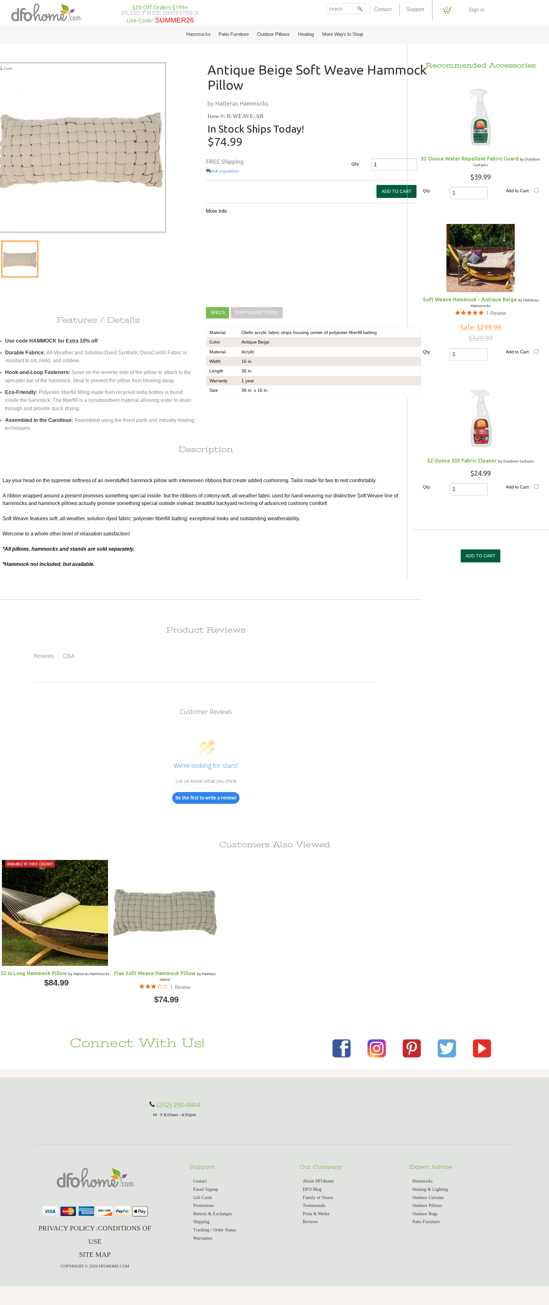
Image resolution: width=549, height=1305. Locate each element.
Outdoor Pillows (273, 34)
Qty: (355, 163)
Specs (217, 313)
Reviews (310, 1221)
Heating (306, 34)
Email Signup (205, 1189)
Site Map (95, 1254)
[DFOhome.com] (45, 11)
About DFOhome (318, 1181)
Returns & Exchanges (212, 1213)
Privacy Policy (66, 1228)
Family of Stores (318, 1197)
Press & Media (316, 1213)
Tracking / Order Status (214, 1230)
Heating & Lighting (430, 1189)
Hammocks (198, 34)
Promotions (203, 1205)
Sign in (477, 9)
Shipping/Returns (256, 313)
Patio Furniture (234, 34)
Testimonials (314, 1205)
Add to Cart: (518, 190)
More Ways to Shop (342, 34)
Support (415, 9)
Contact (382, 9)
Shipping (201, 1221)
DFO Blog (312, 1189)
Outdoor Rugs (424, 1213)
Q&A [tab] (69, 655)
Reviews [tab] (44, 655)
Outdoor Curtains (428, 1197)
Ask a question (225, 171)
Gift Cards (202, 1197)
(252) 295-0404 (178, 1105)
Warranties (202, 1238)
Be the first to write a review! (205, 798)
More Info (216, 211)
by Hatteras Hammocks (237, 103)
